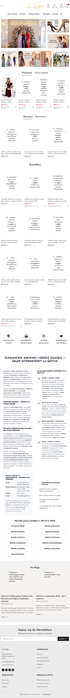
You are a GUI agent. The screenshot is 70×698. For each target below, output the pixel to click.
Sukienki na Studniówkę (18, 543)
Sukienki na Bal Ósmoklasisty (52, 543)
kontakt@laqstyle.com (8, 662)
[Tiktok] (9, 670)
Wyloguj (4, 686)
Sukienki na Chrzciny (18, 537)
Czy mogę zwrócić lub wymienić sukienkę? (49, 500)
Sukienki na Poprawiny (52, 526)
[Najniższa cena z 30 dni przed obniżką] (15, 107)
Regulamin (40, 664)
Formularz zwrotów (43, 683)
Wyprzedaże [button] (41, 72)
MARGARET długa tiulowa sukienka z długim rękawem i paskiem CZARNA (11, 200)
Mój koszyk (5, 683)
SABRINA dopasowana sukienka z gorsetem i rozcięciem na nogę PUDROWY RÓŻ (57, 281)
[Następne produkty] (65, 86)
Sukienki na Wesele (17, 526)
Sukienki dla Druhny (18, 531)
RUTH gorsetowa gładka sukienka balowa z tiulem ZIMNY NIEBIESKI (10, 281)
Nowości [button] (28, 116)
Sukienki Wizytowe (17, 554)
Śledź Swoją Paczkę (43, 680)
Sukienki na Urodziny (18, 548)
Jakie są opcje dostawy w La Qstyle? (50, 495)
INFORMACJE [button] (42, 649)
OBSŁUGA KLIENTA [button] (45, 675)
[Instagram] (6, 670)
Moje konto (5, 680)
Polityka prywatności (43, 661)
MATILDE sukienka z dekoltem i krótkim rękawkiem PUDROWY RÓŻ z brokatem (25, 101)
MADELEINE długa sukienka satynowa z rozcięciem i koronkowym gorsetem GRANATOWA (58, 200)
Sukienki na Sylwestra (52, 537)
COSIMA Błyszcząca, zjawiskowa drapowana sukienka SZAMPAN (57, 320)
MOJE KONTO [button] (7, 675)
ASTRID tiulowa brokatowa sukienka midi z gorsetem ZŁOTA (34, 200)
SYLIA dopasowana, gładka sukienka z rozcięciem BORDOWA (34, 281)
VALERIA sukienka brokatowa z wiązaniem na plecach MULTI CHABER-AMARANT (9, 241)
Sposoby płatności (42, 658)
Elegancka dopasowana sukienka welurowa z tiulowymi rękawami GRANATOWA (33, 152)
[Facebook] (3, 670)
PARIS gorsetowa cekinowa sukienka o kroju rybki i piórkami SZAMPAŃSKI (11, 320)
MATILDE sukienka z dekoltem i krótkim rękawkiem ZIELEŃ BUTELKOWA (41, 101)
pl (1, 6)
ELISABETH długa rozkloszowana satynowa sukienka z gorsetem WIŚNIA (57, 241)
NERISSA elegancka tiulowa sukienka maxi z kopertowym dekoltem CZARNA (58, 152)
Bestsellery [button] (41, 116)
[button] (61, 14)
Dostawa (39, 654)
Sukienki (5, 407)
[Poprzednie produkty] (5, 86)
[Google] (13, 670)
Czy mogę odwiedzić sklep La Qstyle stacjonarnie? (50, 507)
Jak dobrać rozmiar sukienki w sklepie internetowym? (48, 490)
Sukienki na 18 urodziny (52, 548)
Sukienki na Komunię (52, 531)
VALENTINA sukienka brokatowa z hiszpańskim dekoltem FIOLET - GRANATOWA (34, 241)
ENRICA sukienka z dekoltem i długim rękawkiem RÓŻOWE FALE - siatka (61, 101)
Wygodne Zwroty (42, 686)
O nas (39, 667)
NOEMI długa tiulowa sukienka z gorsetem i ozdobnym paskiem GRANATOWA (33, 320)
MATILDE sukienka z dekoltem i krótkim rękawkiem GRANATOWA (8, 101)
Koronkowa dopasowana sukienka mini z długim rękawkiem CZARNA (11, 152)
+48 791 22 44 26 (7, 665)
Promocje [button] (27, 72)
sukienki (9, 434)
